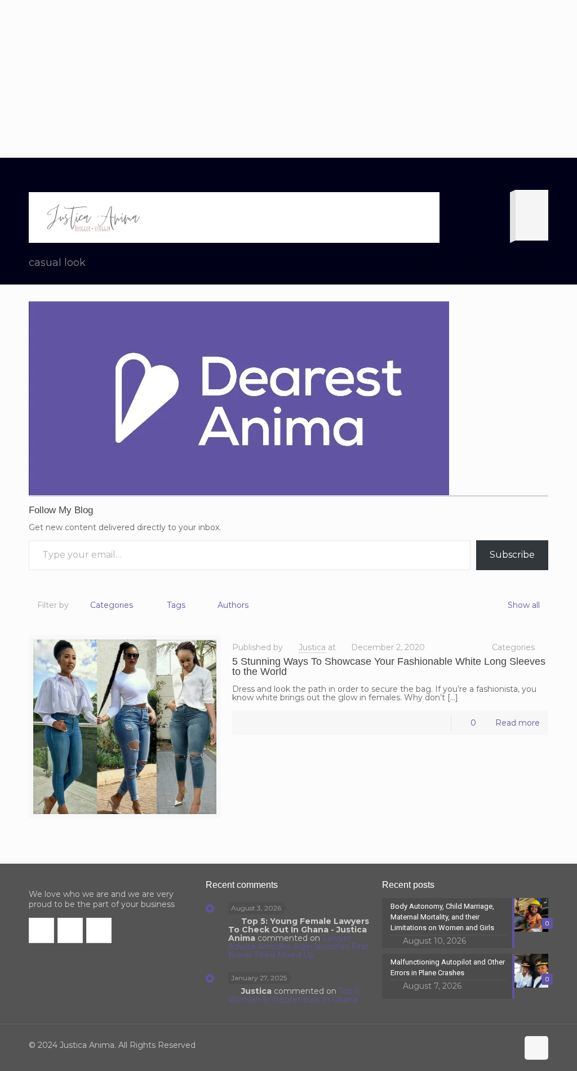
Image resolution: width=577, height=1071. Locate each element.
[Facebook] (462, 1045)
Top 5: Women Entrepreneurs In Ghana (294, 995)
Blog (471, 262)
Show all (524, 605)
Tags (176, 605)
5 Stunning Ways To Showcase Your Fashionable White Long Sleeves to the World (388, 666)
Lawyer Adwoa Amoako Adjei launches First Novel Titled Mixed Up (298, 946)
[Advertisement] (288, 79)
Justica (312, 647)
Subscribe (512, 554)
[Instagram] (507, 1045)
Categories (111, 605)
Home (424, 262)
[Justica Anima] (92, 217)
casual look (526, 262)
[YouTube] (492, 1045)
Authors (233, 605)
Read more (517, 723)
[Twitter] (477, 1045)
